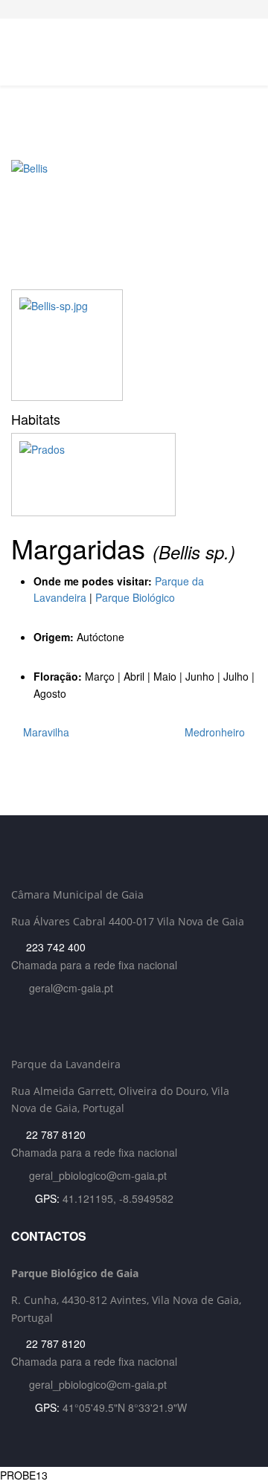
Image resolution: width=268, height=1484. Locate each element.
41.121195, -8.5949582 (118, 1198)
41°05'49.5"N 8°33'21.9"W (125, 1407)
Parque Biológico (135, 597)
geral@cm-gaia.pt (71, 987)
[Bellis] (134, 224)
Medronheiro (216, 732)
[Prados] (134, 474)
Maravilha (44, 732)
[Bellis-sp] (67, 345)
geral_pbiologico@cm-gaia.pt (98, 1175)
